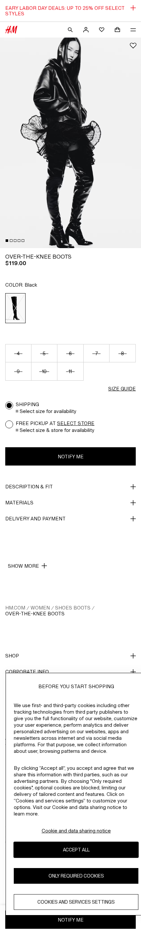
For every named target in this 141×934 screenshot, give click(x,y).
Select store (75, 423)
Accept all (76, 849)
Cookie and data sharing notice (76, 830)
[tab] (7, 240)
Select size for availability (48, 411)
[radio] (16, 308)
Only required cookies (76, 876)
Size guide (122, 388)
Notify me (71, 456)
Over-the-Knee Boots (35, 613)
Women (40, 607)
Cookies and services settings (76, 902)
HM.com (15, 607)
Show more (23, 566)
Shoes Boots (73, 607)
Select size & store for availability (57, 430)
